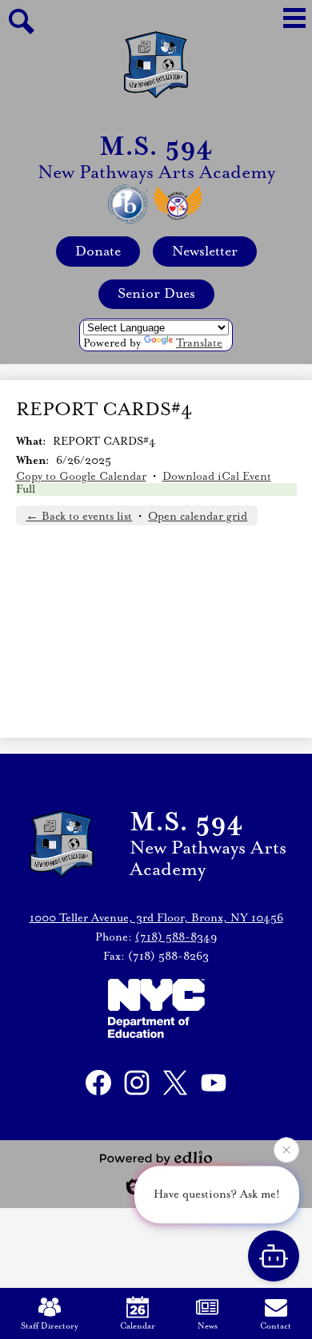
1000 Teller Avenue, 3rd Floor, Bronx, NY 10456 (156, 918)
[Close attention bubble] (286, 1149)
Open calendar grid (197, 516)
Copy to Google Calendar (81, 476)
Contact (275, 1326)
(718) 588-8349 (176, 937)
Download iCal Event (216, 476)
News (208, 1326)
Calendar (137, 1326)
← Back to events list (79, 516)
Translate (199, 343)
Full (25, 489)
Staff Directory (49, 1326)
